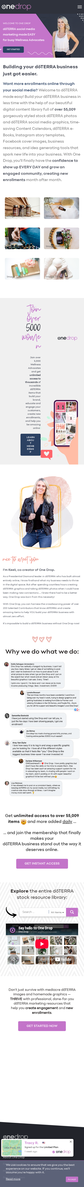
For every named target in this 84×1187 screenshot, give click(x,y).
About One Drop (14, 1157)
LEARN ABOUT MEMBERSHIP (30, 440)
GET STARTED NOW (42, 1017)
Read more (13, 1179)
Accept (72, 1179)
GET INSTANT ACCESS (42, 855)
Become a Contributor (15, 1142)
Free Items (10, 1150)
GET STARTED (13, 49)
